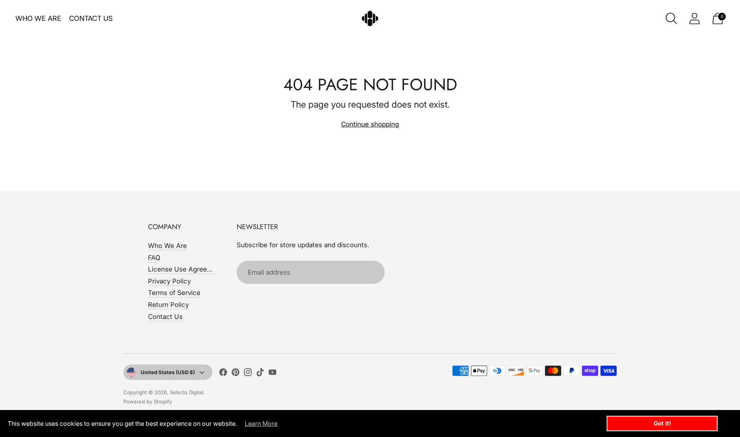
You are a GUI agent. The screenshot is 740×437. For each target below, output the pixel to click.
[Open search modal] (671, 18)
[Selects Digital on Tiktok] (260, 374)
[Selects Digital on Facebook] (223, 374)
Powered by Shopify (147, 401)
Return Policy (168, 305)
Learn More (261, 423)
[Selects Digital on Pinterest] (235, 374)
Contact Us (91, 18)
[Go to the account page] (694, 18)
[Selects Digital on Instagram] (247, 374)
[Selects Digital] (370, 18)
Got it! (662, 423)
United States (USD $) (168, 372)
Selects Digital (186, 392)
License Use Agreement (185, 269)
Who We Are (38, 18)
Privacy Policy (169, 281)
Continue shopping (370, 124)
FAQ (154, 258)
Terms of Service (174, 293)
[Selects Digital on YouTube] (272, 374)
